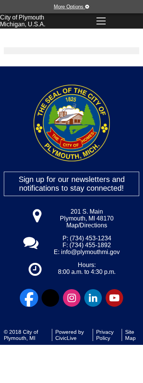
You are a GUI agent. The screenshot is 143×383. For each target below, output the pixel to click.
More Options (69, 7)
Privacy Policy (105, 335)
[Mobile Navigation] (101, 21)
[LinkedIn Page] (93, 298)
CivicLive (66, 338)
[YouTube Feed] (114, 298)
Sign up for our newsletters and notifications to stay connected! (72, 183)
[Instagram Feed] (71, 298)
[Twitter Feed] (50, 298)
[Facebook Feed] (29, 298)
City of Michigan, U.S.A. (22, 20)
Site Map (130, 335)
